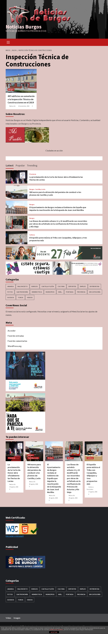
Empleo (83, 286)
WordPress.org (14, 346)
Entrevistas (94, 286)
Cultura (32, 235)
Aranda (10, 286)
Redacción (12, 106)
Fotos (10, 292)
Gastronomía (22, 292)
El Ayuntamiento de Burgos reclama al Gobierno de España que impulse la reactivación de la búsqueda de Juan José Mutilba (54, 478)
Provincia (32, 174)
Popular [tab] (20, 165)
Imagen (17, 618)
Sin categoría (94, 292)
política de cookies (56, 630)
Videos (30, 297)
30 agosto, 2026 (13, 487)
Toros (20, 297)
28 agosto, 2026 (33, 484)
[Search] (99, 42)
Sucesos (10, 297)
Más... (60, 292)
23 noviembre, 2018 (23, 106)
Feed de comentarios (17, 341)
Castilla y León (40, 189)
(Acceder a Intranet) (15, 536)
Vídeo (8, 618)
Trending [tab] (32, 165)
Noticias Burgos (23, 26)
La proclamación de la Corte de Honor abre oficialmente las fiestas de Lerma (14, 472)
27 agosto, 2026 (92, 492)
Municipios (50, 292)
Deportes (72, 286)
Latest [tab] (10, 165)
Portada (69, 292)
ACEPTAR (54, 632)
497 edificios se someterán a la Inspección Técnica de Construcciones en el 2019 (21, 99)
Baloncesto (23, 286)
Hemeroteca (37, 292)
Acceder (12, 330)
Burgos (11, 90)
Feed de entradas (16, 336)
